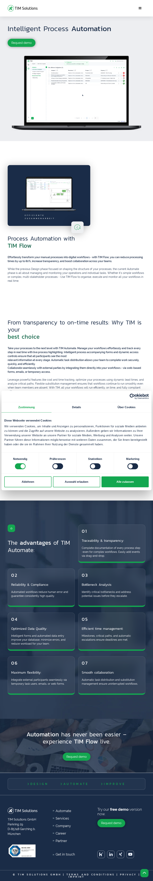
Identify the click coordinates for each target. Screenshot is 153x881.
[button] (140, 8)
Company (63, 826)
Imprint (76, 877)
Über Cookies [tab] (126, 407)
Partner (61, 841)
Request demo (21, 43)
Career (61, 833)
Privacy (128, 874)
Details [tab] (76, 407)
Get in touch (65, 854)
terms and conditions (90, 874)
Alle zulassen (125, 481)
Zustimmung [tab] (26, 407)
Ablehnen (28, 481)
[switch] (57, 466)
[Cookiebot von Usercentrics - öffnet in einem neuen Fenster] (132, 396)
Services (62, 818)
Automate (63, 811)
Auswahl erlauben (76, 481)
